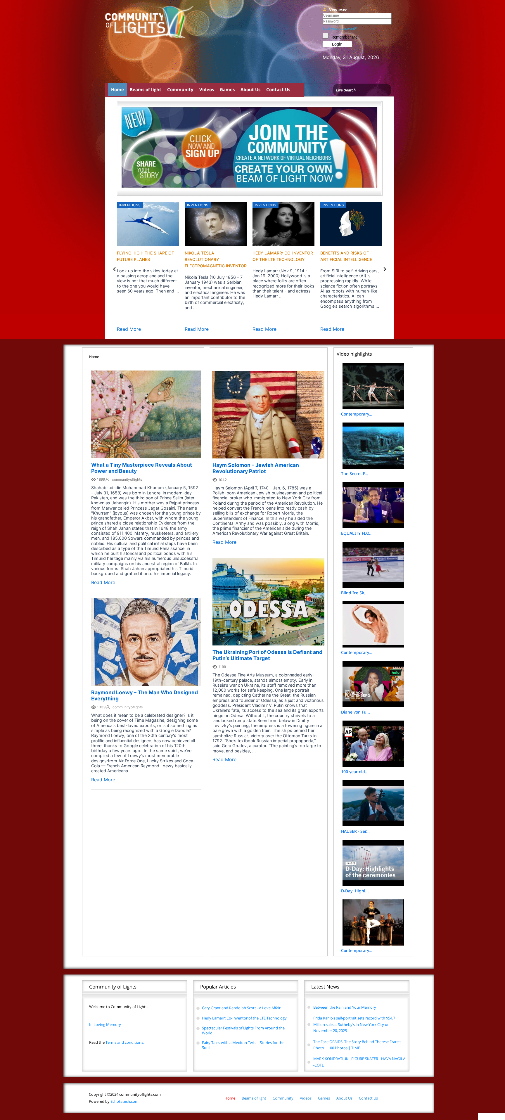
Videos (206, 89)
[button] (114, 269)
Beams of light (145, 89)
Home (117, 89)
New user (337, 9)
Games (227, 89)
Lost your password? (340, 28)
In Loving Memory (105, 1024)
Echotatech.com (114, 1101)
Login (337, 44)
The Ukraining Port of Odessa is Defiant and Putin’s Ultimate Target (267, 655)
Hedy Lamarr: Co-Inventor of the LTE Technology (244, 1018)
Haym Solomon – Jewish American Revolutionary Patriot (255, 468)
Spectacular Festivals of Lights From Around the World (243, 1030)
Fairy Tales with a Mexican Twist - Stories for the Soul (243, 1045)
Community (180, 89)
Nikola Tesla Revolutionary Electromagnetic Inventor (216, 259)
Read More (129, 329)
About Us (250, 89)
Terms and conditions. (116, 1042)
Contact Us (278, 89)
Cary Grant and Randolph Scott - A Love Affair (241, 1007)
